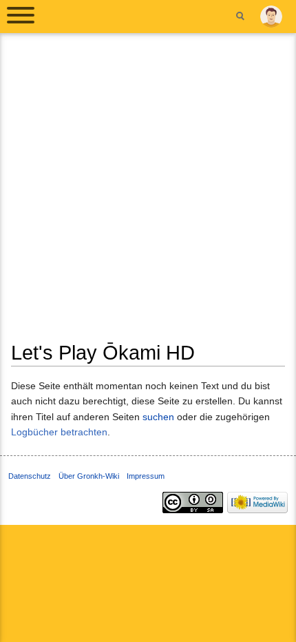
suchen (158, 416)
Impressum (146, 476)
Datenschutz (29, 476)
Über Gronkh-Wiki (89, 476)
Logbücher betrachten (59, 431)
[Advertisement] (148, 192)
